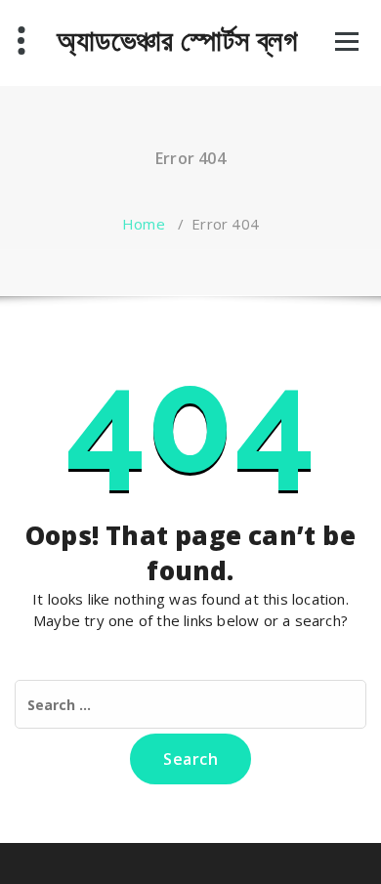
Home (143, 223)
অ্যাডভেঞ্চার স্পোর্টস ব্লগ (177, 40)
